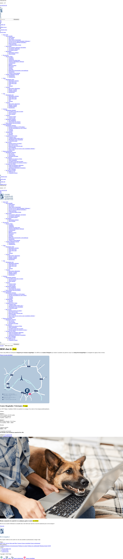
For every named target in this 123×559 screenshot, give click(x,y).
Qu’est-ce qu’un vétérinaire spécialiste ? (17, 42)
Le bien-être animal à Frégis (15, 45)
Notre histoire (12, 37)
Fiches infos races (13, 82)
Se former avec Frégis (11, 164)
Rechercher (16, 19)
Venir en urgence (12, 112)
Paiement (11, 134)
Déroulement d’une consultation (16, 139)
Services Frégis (9, 56)
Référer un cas (12, 171)
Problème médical (13, 91)
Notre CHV (5, 34)
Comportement (12, 62)
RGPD (49, 545)
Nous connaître (9, 36)
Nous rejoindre (12, 54)
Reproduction (12, 92)
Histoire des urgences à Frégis (15, 158)
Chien (4, 78)
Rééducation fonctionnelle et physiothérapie (18, 70)
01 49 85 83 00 (3, 5)
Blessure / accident (13, 89)
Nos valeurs (11, 38)
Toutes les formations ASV (15, 166)
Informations (8, 51)
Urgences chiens (12, 116)
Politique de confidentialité (34, 545)
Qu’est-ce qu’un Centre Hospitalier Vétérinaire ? (19, 41)
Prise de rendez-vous (6, 548)
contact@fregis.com (7, 436)
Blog (16, 543)
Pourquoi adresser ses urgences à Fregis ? (18, 162)
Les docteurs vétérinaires (14, 48)
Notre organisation (13, 160)
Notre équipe (9, 46)
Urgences (8, 87)
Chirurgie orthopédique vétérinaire (16, 61)
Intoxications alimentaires (14, 88)
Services (7, 543)
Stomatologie (11, 71)
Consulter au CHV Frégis (11, 135)
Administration (9, 132)
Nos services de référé (11, 170)
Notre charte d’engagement (15, 39)
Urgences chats (12, 118)
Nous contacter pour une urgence (13, 123)
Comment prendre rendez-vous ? (16, 138)
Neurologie (11, 66)
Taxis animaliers (12, 147)
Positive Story (12, 150)
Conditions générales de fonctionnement (9, 545)
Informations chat (10, 94)
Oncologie (11, 69)
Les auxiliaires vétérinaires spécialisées (17, 47)
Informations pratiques (14, 52)
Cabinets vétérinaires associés (12, 74)
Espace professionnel (7, 151)
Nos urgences (9, 157)
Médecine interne (12, 65)
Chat (4, 93)
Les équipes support (13, 50)
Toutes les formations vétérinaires (16, 165)
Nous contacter (12, 114)
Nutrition (11, 68)
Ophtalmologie (12, 77)
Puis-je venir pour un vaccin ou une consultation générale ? (22, 148)
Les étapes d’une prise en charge (16, 111)
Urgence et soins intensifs (14, 73)
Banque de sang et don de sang (15, 146)
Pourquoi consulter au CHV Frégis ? (17, 126)
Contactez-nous (5, 551)
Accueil (1, 345)
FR (0, 20)
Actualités (11, 130)
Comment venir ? (12, 137)
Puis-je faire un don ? (13, 144)
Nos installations (12, 120)
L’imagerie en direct (13, 173)
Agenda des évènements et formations (17, 167)
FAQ (10, 84)
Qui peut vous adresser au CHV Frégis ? (18, 128)
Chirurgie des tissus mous (14, 60)
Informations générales (14, 80)
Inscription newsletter (13, 156)
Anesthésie (11, 57)
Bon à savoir (8, 142)
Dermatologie (12, 75)
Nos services (6, 55)
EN (1, 22)
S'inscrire (2, 526)
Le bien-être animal (13, 141)
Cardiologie (11, 59)
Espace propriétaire (7, 124)
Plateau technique (12, 43)
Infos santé (12, 543)
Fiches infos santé (13, 83)
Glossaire (11, 86)
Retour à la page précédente (6, 355)
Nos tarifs (11, 133)
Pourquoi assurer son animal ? (15, 143)
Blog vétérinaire (12, 169)
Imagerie (10, 64)
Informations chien (10, 79)
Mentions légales (43, 545)
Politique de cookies (22, 545)
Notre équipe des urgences (14, 121)
